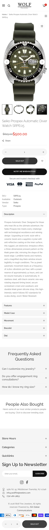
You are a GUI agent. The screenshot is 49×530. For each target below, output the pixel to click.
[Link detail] (21, 482)
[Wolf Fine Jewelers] (24, 5)
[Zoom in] (42, 26)
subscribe (39, 474)
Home (4, 14)
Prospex (17, 206)
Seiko (15, 202)
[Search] (9, 6)
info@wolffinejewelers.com (18, 493)
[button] (42, 62)
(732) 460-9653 (13, 496)
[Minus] (5, 152)
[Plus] (43, 152)
